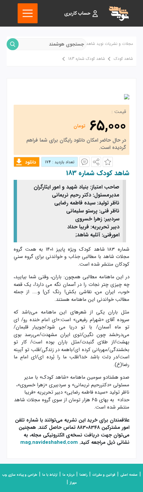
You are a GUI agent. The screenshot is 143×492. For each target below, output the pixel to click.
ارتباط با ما (50, 474)
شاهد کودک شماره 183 (86, 59)
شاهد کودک (123, 59)
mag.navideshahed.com (49, 442)
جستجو (13, 44)
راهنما (83, 474)
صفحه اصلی (129, 474)
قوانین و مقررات (103, 474)
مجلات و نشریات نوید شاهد (109, 44)
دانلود (30, 162)
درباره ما (68, 474)
